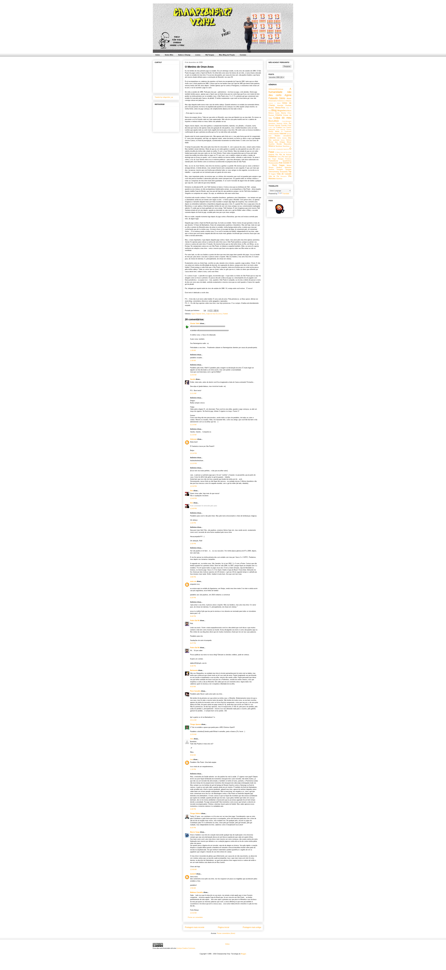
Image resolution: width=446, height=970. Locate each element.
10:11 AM (193, 720)
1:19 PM (193, 769)
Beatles (271, 108)
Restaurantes (273, 163)
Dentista (279, 123)
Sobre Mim (169, 55)
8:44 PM (193, 616)
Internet (283, 133)
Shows (271, 167)
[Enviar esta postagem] (204, 310)
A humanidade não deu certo (280, 92)
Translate (285, 193)
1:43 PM (193, 523)
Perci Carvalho (195, 691)
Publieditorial (273, 161)
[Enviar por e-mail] (209, 310)
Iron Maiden (274, 136)
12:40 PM (193, 498)
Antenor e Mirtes (275, 103)
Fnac (289, 125)
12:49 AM (193, 869)
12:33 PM (193, 486)
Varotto (192, 379)
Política (279, 156)
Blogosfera (282, 110)
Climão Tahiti (195, 323)
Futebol (225, 314)
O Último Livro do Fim (281, 152)
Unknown (193, 439)
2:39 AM (193, 360)
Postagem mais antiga (252, 927)
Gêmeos (288, 129)
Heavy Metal (274, 131)
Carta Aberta (280, 113)
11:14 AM (193, 425)
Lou (191, 759)
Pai (276, 154)
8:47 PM (193, 643)
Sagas (282, 165)
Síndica (279, 167)
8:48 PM (193, 666)
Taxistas (288, 169)
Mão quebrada (274, 140)
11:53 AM (193, 734)
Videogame (283, 176)
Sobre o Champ (184, 55)
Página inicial (223, 927)
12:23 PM (193, 463)
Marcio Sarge (195, 832)
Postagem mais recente (194, 927)
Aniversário (273, 101)
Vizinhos (279, 178)
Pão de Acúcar (285, 154)
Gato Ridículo (280, 129)
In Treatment (286, 131)
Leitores (272, 138)
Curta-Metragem (286, 121)
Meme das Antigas (277, 142)
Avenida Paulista (284, 105)
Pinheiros (273, 156)
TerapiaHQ (284, 172)
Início (157, 55)
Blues (289, 111)
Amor (289, 98)
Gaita (284, 127)
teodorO (193, 874)
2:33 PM (193, 543)
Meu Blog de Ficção (227, 55)
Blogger (243, 954)
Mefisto (288, 140)
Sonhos (271, 169)
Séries (289, 165)
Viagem (273, 174)
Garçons (272, 129)
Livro (279, 138)
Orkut (289, 152)
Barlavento (194, 670)
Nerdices (279, 146)
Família (284, 125)
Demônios (272, 123)
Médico (283, 140)
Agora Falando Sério (198, 314)
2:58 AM (193, 888)
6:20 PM (193, 597)
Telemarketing (274, 172)
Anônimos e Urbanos (284, 101)
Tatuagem (279, 169)
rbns (191, 739)
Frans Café (272, 127)
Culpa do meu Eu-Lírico (214, 314)
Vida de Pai (274, 176)
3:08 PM (193, 577)
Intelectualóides (274, 134)
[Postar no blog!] (211, 310)
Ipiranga (289, 133)
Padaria (271, 154)
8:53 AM (193, 686)
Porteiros (288, 159)
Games (288, 127)
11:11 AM (193, 393)
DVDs (285, 123)
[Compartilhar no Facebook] (215, 310)
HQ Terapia (209, 55)
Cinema (278, 115)
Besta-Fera (280, 108)
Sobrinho (288, 167)
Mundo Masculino (284, 144)
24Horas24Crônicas (276, 89)
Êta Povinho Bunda (280, 124)
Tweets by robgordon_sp (164, 97)
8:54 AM (193, 755)
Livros (197, 55)
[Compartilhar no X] (213, 310)
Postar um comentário (195, 917)
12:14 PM (193, 453)
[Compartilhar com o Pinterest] (217, 310)
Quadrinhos (287, 161)
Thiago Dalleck (195, 813)
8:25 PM (193, 828)
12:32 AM (193, 913)
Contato (243, 55)
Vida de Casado (284, 174)
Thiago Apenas (195, 724)
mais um (193, 581)
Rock (274, 165)
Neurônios (286, 146)
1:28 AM (193, 350)
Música (272, 146)
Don (191, 491)
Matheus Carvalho (196, 892)
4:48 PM (193, 809)
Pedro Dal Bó (195, 620)
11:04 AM (193, 375)
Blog (274, 110)
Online (227, 944)
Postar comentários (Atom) (226, 933)
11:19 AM (193, 435)
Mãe (289, 138)
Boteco (271, 113)
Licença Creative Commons (186, 948)
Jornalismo (287, 136)
